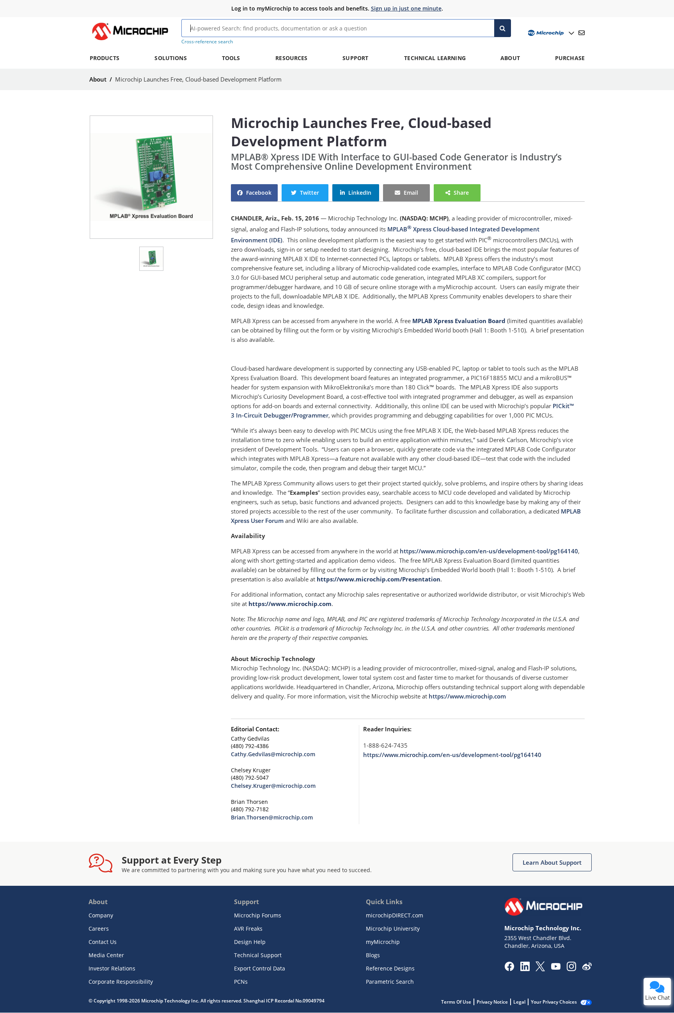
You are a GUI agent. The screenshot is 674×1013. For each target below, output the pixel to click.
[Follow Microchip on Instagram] (571, 969)
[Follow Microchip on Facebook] (509, 969)
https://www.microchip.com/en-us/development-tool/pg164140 (489, 551)
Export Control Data (259, 968)
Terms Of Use (456, 1002)
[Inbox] (581, 32)
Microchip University (393, 928)
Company (101, 915)
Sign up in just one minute (406, 8)
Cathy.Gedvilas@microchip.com (273, 754)
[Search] (502, 28)
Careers (99, 928)
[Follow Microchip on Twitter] (540, 969)
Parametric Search (390, 981)
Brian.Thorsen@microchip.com (272, 817)
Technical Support (258, 955)
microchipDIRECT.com (394, 915)
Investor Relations (112, 968)
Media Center (106, 955)
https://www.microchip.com (467, 696)
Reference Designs (390, 968)
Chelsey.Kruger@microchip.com (273, 785)
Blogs (373, 955)
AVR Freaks (248, 928)
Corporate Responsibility (121, 981)
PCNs (241, 981)
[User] (550, 33)
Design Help (250, 941)
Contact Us (103, 941)
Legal (519, 1002)
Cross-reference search (207, 41)
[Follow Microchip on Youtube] (555, 967)
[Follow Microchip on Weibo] (587, 968)
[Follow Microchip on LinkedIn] (525, 969)
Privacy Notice (492, 1002)
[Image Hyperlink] (129, 40)
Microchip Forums (257, 915)
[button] (254, 192)
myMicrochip (383, 941)
